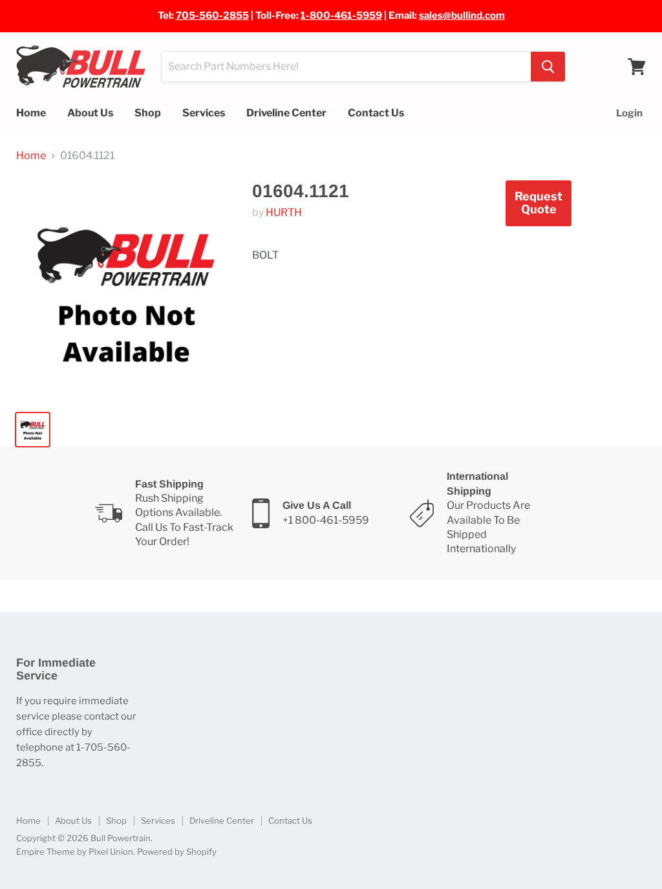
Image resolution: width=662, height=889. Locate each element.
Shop (147, 113)
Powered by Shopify (177, 851)
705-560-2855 (212, 15)
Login (629, 113)
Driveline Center (286, 113)
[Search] (548, 66)
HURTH (284, 212)
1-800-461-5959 (341, 15)
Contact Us (376, 113)
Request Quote (538, 203)
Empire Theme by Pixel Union (74, 851)
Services (203, 113)
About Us (90, 113)
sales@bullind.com (462, 15)
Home (31, 113)
